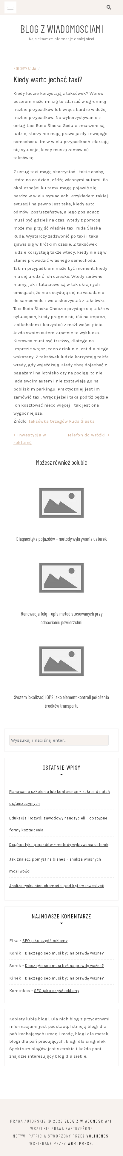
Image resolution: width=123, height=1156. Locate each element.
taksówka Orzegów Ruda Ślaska (62, 421)
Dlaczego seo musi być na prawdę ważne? (64, 953)
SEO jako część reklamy (44, 940)
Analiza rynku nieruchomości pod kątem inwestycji (56, 886)
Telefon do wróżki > (88, 435)
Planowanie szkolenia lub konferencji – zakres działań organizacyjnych (59, 797)
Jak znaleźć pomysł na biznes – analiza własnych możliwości (55, 865)
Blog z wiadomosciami (61, 28)
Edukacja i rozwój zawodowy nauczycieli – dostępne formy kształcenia (58, 824)
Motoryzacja (24, 68)
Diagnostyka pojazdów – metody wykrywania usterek (61, 539)
